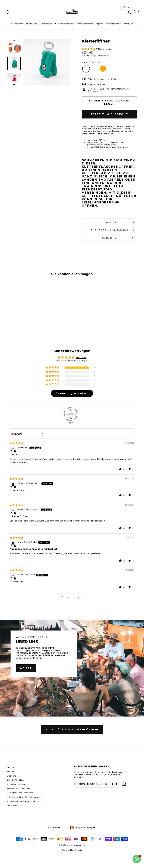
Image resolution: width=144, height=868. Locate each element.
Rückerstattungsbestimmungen (23, 801)
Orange (102, 68)
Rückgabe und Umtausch (20, 792)
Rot (94, 68)
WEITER (25, 668)
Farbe (91, 62)
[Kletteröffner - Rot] (22, 323)
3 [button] (74, 597)
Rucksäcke (31, 23)
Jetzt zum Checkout (109, 114)
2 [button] (68, 597)
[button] (89, 49)
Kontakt (11, 771)
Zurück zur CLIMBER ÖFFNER (74, 729)
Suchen (11, 767)
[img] (16, 443)
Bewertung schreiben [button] (72, 393)
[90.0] (71, 414)
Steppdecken (46, 23)
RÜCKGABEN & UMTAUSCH (109, 230)
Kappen (99, 23)
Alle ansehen (17, 23)
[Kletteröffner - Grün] (17, 323)
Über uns (128, 23)
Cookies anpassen (16, 784)
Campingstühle (66, 23)
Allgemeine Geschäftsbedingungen (24, 797)
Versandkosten (103, 56)
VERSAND (109, 222)
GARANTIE (109, 237)
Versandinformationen (18, 788)
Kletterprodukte (85, 23)
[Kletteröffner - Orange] (26, 323)
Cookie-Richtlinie (15, 780)
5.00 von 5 (81, 357)
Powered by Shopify (72, 850)
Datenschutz (13, 805)
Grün (86, 68)
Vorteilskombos (114, 23)
